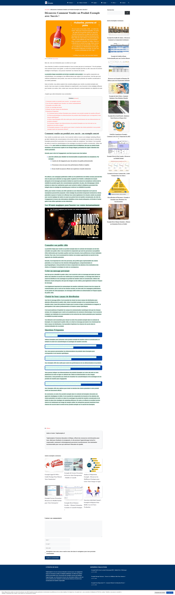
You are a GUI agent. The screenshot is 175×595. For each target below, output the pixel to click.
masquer (76, 98)
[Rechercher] (127, 13)
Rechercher (110, 10)
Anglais (95, 2)
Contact (123, 2)
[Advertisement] (73, 415)
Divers (114, 2)
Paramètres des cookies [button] (160, 592)
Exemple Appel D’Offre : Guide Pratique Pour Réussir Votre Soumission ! (53, 477)
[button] (129, 3)
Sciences (71, 2)
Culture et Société (83, 2)
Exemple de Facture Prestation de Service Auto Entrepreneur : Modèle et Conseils (73, 475)
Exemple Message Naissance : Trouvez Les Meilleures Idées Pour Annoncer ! (108, 576)
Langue (104, 2)
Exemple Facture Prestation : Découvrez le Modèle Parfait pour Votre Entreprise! (53, 500)
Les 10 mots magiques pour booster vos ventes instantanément (63, 103)
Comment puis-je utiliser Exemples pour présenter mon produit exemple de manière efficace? (73, 113)
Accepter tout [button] (169, 592)
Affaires (48, 428)
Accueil (47, 9)
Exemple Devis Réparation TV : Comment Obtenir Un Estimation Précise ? (108, 582)
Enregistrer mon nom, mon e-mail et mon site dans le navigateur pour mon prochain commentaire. (70, 552)
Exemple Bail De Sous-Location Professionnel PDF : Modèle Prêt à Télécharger (109, 570)
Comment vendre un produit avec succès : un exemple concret (63, 101)
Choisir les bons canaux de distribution (57, 109)
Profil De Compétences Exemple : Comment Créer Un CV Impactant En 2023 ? (118, 136)
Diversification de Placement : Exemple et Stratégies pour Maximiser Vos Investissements (119, 199)
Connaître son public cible (53, 105)
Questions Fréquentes (52, 111)
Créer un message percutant (54, 107)
